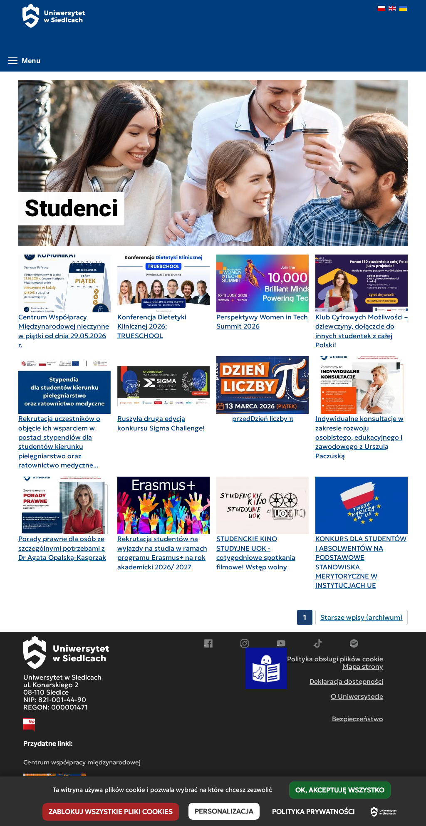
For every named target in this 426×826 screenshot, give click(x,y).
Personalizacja (224, 811)
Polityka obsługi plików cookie (335, 659)
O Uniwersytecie (357, 696)
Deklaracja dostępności (346, 681)
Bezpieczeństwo (357, 719)
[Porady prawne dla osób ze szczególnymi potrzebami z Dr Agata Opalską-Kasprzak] (64, 505)
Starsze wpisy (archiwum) (361, 617)
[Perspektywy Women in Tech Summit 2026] (262, 283)
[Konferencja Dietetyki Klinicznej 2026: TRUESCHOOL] (163, 283)
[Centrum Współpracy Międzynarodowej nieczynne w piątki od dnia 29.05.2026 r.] (64, 283)
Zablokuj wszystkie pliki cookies (111, 811)
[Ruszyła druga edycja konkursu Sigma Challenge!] (163, 385)
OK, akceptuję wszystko (339, 790)
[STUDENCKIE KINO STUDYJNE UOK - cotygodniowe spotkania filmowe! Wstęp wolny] (262, 505)
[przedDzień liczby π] (262, 385)
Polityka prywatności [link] (313, 811)
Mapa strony (362, 666)
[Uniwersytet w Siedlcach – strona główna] (383, 812)
